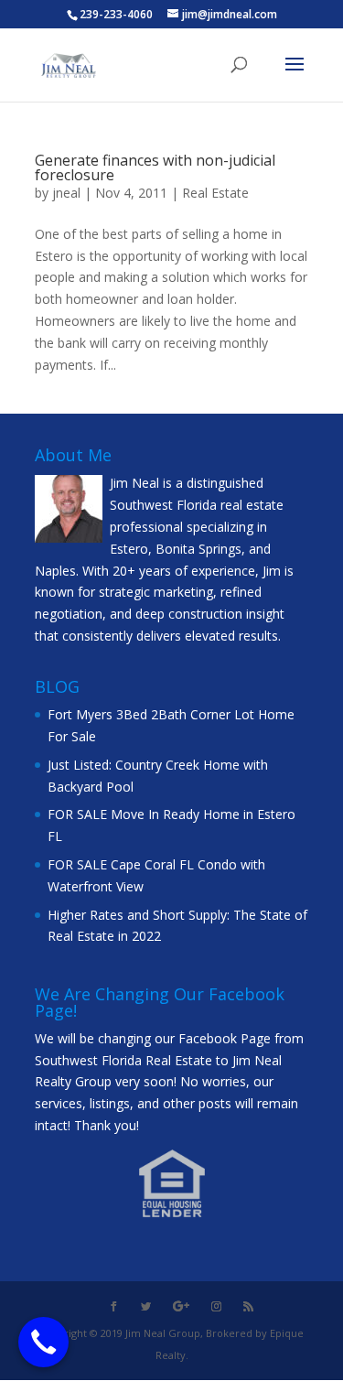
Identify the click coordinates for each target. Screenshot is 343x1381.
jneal (66, 192)
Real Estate (215, 192)
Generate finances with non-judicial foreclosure (155, 167)
